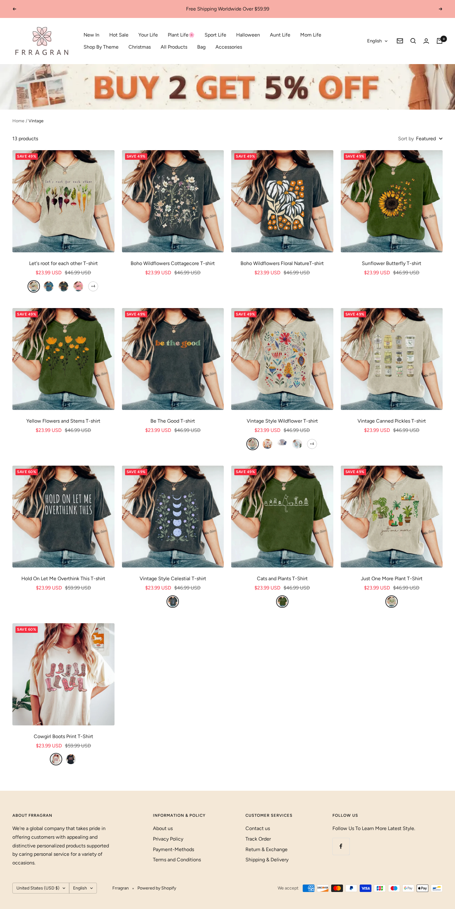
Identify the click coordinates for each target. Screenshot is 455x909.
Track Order (258, 839)
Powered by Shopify (156, 888)
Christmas (139, 47)
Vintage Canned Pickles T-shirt (392, 421)
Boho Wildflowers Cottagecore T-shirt (173, 263)
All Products (174, 47)
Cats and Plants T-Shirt (282, 578)
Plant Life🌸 (181, 35)
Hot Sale (118, 35)
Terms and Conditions (177, 860)
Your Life (148, 35)
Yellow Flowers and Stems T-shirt (63, 421)
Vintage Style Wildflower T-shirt (282, 421)
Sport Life (215, 35)
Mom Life (310, 35)
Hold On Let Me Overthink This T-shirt (63, 578)
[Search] (413, 41)
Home (18, 121)
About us (163, 828)
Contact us (257, 828)
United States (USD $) (37, 888)
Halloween (248, 35)
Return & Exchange (266, 849)
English (374, 41)
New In (91, 35)
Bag (201, 47)
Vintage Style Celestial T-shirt (173, 578)
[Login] (426, 41)
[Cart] (439, 41)
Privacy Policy (168, 839)
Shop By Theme (101, 47)
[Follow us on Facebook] (340, 846)
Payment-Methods (173, 849)
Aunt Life (280, 35)
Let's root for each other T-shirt (63, 263)
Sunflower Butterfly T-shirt (391, 263)
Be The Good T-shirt (172, 421)
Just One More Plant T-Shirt (391, 578)
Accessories (228, 47)
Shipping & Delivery (266, 860)
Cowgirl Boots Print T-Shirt (63, 736)
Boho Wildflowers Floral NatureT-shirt (282, 263)
